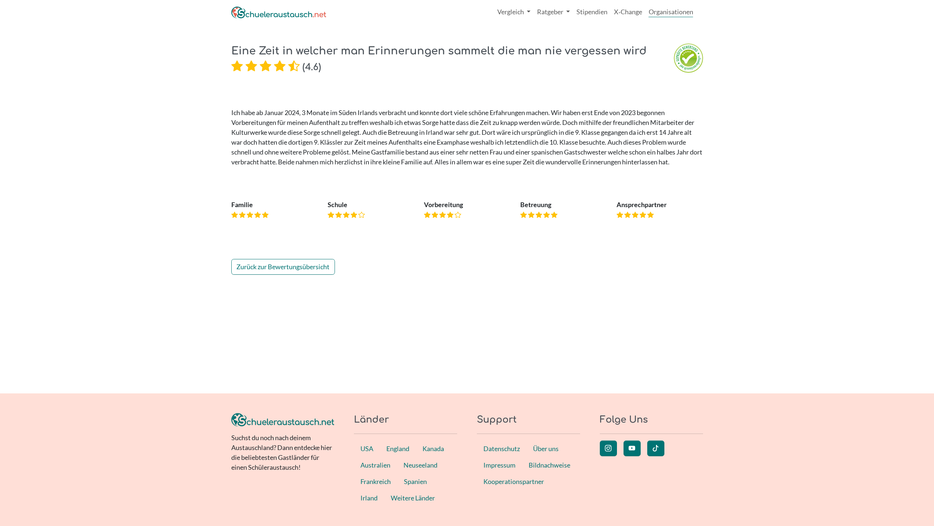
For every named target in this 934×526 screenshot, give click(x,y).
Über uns (546, 449)
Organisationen (671, 12)
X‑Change (628, 12)
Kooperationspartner (513, 481)
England (397, 449)
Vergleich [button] (511, 12)
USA (366, 449)
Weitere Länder (413, 498)
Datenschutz (501, 449)
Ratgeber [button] (550, 12)
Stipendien (591, 12)
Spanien (415, 481)
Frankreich (375, 481)
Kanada (433, 449)
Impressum (499, 465)
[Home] (278, 11)
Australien (375, 465)
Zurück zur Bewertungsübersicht (282, 267)
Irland (369, 498)
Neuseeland (420, 465)
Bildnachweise (549, 465)
